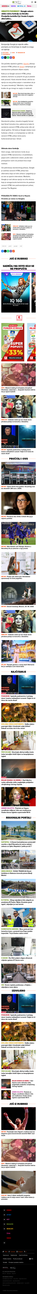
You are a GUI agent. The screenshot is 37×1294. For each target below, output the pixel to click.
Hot (8, 1219)
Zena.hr (9, 1273)
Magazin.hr (21, 52)
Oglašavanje (14, 1255)
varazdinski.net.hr (7, 1281)
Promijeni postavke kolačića (16, 1262)
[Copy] (13, 57)
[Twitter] (5, 57)
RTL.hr (4, 1273)
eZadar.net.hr (20, 1283)
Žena (8, 1233)
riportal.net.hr (16, 1281)
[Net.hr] (13, 1268)
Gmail (22, 66)
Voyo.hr (14, 1273)
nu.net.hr (27, 1283)
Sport (9, 1215)
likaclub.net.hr (6, 1285)
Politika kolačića (7, 1259)
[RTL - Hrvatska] (6, 1268)
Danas (9, 1210)
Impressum (6, 1255)
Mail (21, 246)
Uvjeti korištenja (23, 1255)
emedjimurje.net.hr (7, 1279)
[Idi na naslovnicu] (17, 4)
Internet (4, 246)
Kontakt (5, 1262)
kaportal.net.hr (23, 1279)
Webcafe (10, 1229)
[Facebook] (2, 57)
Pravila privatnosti (17, 1259)
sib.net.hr (15, 1279)
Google (26, 63)
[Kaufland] (18, 318)
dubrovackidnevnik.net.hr (9, 1283)
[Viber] (11, 57)
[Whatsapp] (8, 57)
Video (9, 1238)
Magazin (10, 1224)
